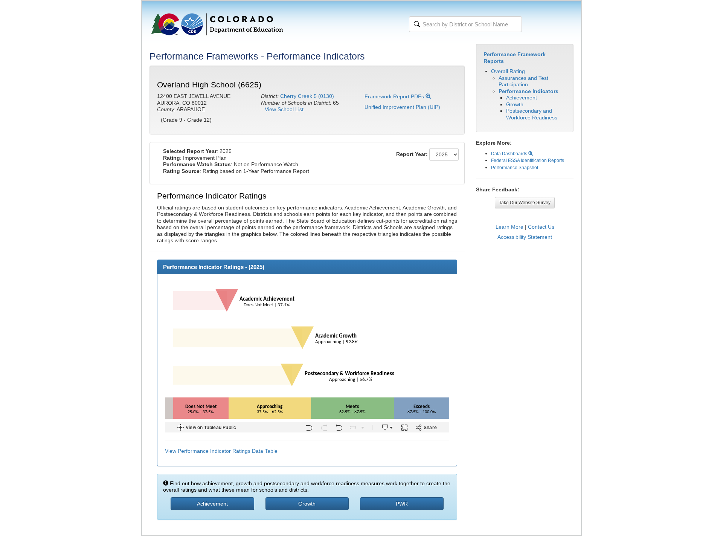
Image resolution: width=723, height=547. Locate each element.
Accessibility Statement (524, 237)
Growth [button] (307, 504)
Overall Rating (508, 71)
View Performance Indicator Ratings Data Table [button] (221, 451)
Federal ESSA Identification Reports (527, 160)
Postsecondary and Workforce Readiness (531, 114)
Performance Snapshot (514, 167)
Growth (514, 104)
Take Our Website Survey (525, 202)
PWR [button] (402, 504)
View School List (284, 109)
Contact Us (541, 227)
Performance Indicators (528, 91)
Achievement (521, 98)
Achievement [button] (212, 504)
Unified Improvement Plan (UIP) (402, 107)
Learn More (509, 227)
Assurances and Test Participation (523, 81)
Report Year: (412, 154)
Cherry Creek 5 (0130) (307, 96)
